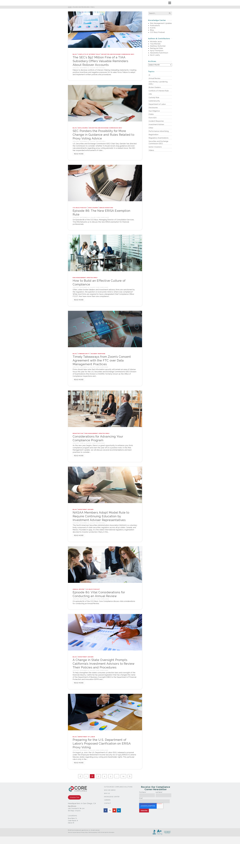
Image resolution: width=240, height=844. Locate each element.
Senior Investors (106, 207)
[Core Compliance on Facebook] (106, 810)
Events (153, 28)
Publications (155, 26)
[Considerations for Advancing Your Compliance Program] (105, 409)
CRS (150, 94)
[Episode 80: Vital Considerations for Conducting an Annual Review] (105, 564)
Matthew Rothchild (157, 46)
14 (123, 776)
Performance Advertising (159, 131)
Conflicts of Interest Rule (89, 54)
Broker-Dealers (155, 87)
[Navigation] (169, 3)
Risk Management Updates (161, 23)
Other (151, 128)
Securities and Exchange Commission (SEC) (117, 54)
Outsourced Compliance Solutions (118, 787)
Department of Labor (86, 736)
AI (149, 75)
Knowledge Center (111, 796)
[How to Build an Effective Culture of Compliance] (105, 253)
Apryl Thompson (156, 51)
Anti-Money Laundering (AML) (158, 83)
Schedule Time (74, 797)
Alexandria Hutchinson (159, 53)
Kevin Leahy (155, 55)
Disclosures (83, 128)
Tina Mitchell (101, 67)
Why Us (107, 793)
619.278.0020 (72, 806)
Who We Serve (110, 790)
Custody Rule (154, 97)
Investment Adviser (85, 509)
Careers (107, 800)
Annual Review (78, 589)
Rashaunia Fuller (156, 48)
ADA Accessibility (93, 832)
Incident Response (98, 353)
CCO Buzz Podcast (80, 207)
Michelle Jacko (156, 42)
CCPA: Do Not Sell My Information (106, 832)
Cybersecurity (83, 353)
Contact (107, 803)
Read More (79, 154)
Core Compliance (102, 217)
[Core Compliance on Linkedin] (119, 810)
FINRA (151, 114)
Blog (75, 54)
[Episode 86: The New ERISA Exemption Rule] (105, 183)
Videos (151, 150)
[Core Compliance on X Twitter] (110, 810)
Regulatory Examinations (158, 138)
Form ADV (153, 118)
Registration (78, 433)
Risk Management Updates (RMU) (85, 277)
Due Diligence (154, 111)
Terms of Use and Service (74, 832)
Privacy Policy (84, 832)
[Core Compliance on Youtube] (114, 810)
